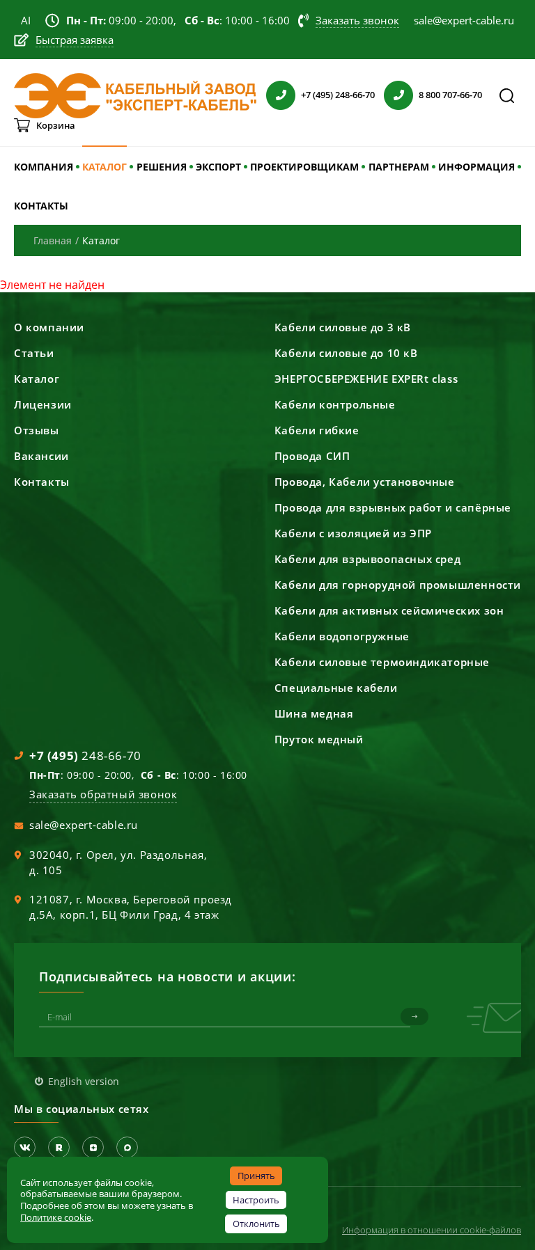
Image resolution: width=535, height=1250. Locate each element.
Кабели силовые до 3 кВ (342, 327)
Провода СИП (312, 456)
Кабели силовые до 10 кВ (346, 353)
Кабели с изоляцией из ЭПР (353, 533)
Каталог (36, 379)
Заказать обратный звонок (103, 794)
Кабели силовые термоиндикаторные (382, 662)
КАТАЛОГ (104, 166)
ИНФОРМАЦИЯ (476, 166)
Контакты (42, 482)
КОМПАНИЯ (43, 166)
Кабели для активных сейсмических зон (389, 610)
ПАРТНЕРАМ (399, 166)
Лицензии (43, 404)
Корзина (55, 125)
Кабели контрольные (335, 404)
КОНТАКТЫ (41, 205)
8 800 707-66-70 (450, 94)
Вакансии (41, 456)
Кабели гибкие (316, 430)
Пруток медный (319, 739)
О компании (49, 327)
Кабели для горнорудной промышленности (397, 585)
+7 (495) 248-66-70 (338, 94)
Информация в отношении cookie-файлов (431, 1230)
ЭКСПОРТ (218, 166)
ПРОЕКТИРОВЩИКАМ (304, 166)
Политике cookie (55, 1217)
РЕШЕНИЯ (162, 166)
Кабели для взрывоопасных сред (367, 559)
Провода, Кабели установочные (364, 482)
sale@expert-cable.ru (83, 825)
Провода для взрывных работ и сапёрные (392, 507)
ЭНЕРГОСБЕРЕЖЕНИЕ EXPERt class (366, 379)
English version (83, 1081)
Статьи (34, 353)
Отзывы (36, 430)
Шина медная (314, 713)
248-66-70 (85, 755)
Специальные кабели (336, 688)
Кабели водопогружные (342, 636)
